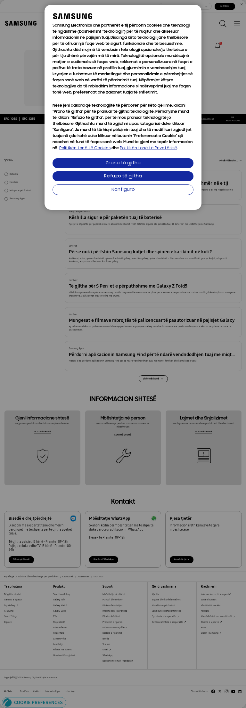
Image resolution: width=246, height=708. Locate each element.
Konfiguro (123, 189)
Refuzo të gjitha (123, 176)
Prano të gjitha (123, 163)
